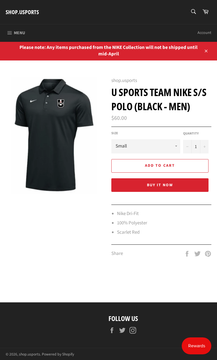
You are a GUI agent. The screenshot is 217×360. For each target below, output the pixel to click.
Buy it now (160, 185)
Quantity (191, 133)
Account (204, 33)
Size (114, 133)
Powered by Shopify (58, 354)
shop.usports (22, 12)
